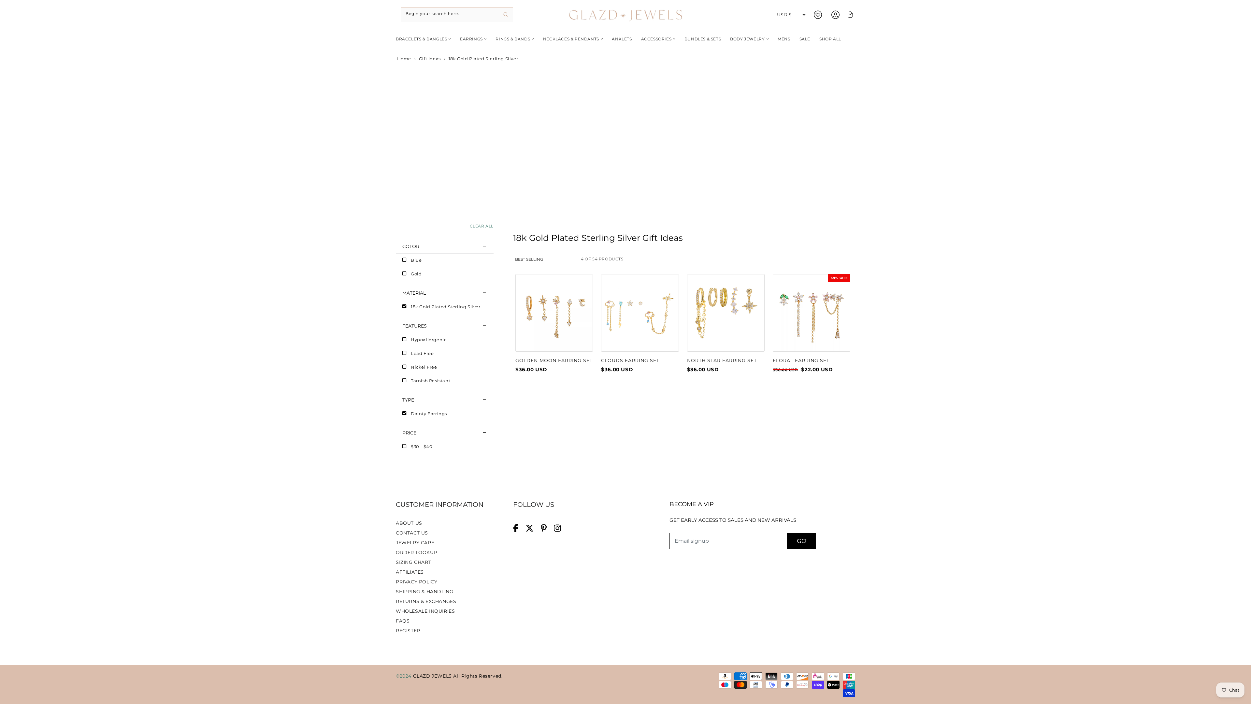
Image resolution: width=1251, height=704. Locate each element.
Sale (804, 39)
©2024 (404, 676)
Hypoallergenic (428, 339)
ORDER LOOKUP (416, 552)
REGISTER (408, 631)
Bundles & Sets (702, 39)
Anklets (622, 39)
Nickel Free (424, 367)
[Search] (505, 14)
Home (403, 58)
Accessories (656, 39)
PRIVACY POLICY (416, 582)
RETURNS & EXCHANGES (426, 601)
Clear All (482, 226)
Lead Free (422, 353)
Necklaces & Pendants (571, 39)
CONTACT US (412, 533)
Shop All (830, 39)
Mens (784, 39)
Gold (416, 273)
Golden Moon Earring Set (554, 360)
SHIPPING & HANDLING (424, 591)
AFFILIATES (410, 572)
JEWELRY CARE (415, 543)
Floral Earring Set (801, 360)
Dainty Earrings (429, 413)
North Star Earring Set (722, 360)
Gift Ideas (430, 58)
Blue (416, 260)
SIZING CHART (413, 562)
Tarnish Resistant (430, 380)
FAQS (403, 621)
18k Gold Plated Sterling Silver (446, 306)
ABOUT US (409, 523)
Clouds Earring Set (630, 360)
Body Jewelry (747, 39)
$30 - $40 (421, 446)
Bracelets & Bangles (421, 39)
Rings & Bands (513, 39)
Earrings (471, 39)
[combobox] (457, 14)
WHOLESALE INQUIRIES (425, 611)
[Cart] (849, 15)
